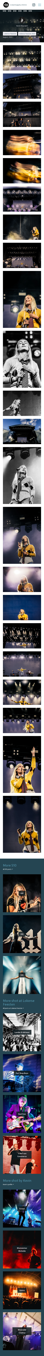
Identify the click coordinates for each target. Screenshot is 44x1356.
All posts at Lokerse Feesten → (13, 1008)
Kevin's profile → (8, 1184)
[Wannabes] (6, 5)
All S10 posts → (8, 869)
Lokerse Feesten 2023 (27, 34)
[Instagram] (33, 5)
